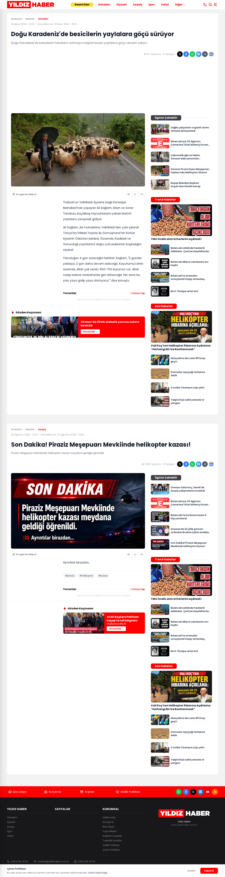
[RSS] (215, 792)
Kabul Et (209, 870)
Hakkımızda (109, 817)
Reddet (191, 870)
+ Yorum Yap (137, 293)
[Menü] (216, 4)
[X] (193, 792)
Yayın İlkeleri (109, 831)
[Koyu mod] (205, 5)
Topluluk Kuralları (112, 840)
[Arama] (210, 5)
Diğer (179, 4)
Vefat (165, 4)
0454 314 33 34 (19, 861)
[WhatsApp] (179, 792)
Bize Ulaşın (20, 792)
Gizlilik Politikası (130, 792)
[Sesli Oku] (129, 194)
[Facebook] (186, 792)
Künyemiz (55, 792)
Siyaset (121, 4)
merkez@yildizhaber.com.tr (53, 861)
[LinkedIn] (200, 792)
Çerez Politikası (111, 849)
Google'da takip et (26, 194)
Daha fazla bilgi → (99, 872)
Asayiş (137, 4)
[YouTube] (208, 792)
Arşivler (89, 792)
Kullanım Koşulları (112, 836)
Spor (151, 4)
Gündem (104, 4)
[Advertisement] (112, 86)
